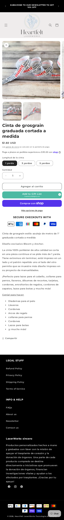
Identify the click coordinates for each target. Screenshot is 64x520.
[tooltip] (59, 194)
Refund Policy (14, 368)
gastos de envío (12, 147)
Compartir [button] (11, 338)
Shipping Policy (15, 382)
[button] (6, 25)
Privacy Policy (14, 375)
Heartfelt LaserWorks (25, 516)
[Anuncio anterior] (5, 6)
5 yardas (45, 163)
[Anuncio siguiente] (58, 6)
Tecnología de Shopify (46, 516)
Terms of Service (15, 388)
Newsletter (12, 421)
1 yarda (9, 163)
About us (11, 414)
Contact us (12, 427)
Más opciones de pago (32, 210)
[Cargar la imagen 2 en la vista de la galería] (32, 111)
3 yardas (27, 163)
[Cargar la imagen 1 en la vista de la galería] (12, 111)
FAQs (9, 407)
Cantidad (7, 170)
